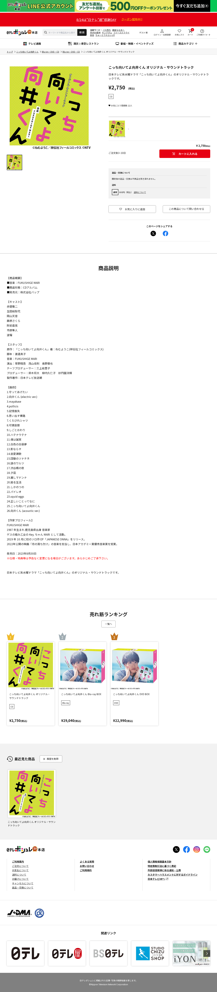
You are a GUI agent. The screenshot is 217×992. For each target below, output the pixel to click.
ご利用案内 (18, 861)
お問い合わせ (87, 866)
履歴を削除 (53, 758)
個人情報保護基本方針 (159, 861)
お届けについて (20, 879)
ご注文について (20, 866)
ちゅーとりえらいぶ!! (105, 35)
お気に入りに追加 (135, 209)
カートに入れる (188, 154)
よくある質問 (87, 861)
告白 (92, 35)
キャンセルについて (22, 883)
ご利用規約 (86, 870)
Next (206, 953)
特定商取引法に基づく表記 (162, 866)
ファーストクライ (121, 32)
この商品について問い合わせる (186, 209)
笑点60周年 (95, 32)
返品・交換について (22, 887)
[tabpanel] (49, 107)
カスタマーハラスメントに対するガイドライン (173, 874)
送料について (140, 192)
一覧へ (108, 624)
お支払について (20, 870)
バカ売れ (107, 30)
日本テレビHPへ (156, 879)
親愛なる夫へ (118, 30)
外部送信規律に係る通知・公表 (164, 870)
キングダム (107, 32)
